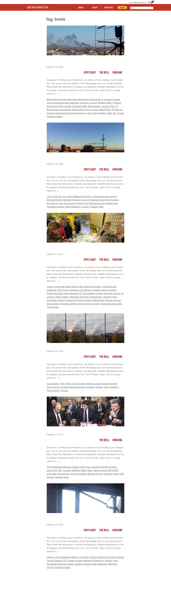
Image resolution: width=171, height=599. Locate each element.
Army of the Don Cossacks (59, 196)
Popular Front (78, 109)
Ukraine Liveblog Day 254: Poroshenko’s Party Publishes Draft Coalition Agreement (83, 61)
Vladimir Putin (97, 206)
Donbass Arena (93, 383)
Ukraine (117, 73)
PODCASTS (108, 7)
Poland (61, 300)
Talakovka (112, 563)
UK (114, 112)
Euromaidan (88, 293)
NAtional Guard (97, 199)
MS (110, 470)
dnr (81, 289)
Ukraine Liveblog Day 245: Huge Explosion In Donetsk (77, 346)
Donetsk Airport (109, 196)
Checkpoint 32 (96, 99)
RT (113, 109)
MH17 (110, 102)
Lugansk (93, 102)
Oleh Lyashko (64, 106)
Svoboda (88, 303)
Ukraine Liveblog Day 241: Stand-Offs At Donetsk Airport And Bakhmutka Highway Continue (82, 518)
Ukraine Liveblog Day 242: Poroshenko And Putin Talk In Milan (83, 430)
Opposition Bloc (79, 106)
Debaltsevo (74, 289)
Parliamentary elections (99, 106)
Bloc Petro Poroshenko (78, 99)
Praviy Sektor (92, 109)
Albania (50, 556)
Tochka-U (114, 386)
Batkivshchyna (53, 99)
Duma (66, 293)
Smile (109, 112)
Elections (84, 102)
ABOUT (81, 7)
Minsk (90, 470)
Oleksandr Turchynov (79, 296)
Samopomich (61, 112)
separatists (64, 303)
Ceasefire (81, 383)
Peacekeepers (63, 473)
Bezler (64, 99)
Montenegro (98, 560)
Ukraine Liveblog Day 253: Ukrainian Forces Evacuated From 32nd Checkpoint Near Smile (84, 158)
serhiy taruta (92, 112)
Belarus (75, 466)
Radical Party (105, 109)
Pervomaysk (52, 203)
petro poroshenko (63, 109)
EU (80, 293)
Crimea (65, 289)
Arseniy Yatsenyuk (56, 286)
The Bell (104, 73)
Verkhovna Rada (54, 116)
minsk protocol (101, 470)
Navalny (108, 560)
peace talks (52, 473)
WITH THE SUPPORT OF (138, 2)
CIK (59, 289)
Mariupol (102, 102)
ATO (62, 383)
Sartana (87, 563)
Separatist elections (77, 112)
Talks (121, 473)
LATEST (95, 7)
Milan (83, 470)
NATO (115, 470)
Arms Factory (53, 383)
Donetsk (108, 99)
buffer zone (71, 383)
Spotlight (90, 73)
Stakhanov (76, 206)
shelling (102, 112)
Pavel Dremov (112, 199)
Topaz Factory (53, 390)
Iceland (70, 560)
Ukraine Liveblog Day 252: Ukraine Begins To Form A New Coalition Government (85, 248)
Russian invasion (97, 203)
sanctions (108, 473)
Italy (60, 470)
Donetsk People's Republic (66, 102)
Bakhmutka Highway (83, 196)
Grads (57, 386)
